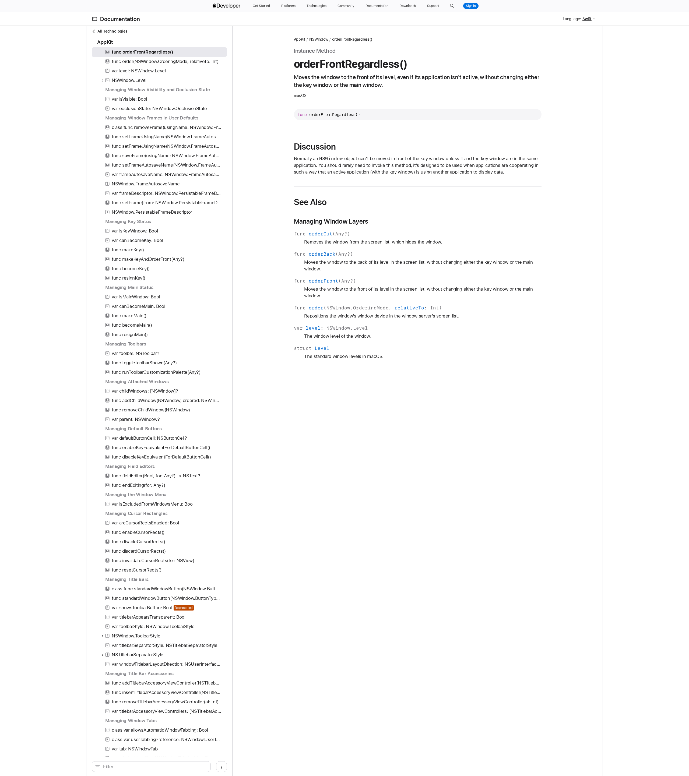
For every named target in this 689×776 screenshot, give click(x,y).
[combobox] (154, 767)
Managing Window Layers (331, 221)
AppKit (299, 39)
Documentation (120, 19)
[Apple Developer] (227, 6)
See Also (310, 202)
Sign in (471, 6)
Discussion (315, 146)
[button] (452, 6)
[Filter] (154, 766)
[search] (151, 766)
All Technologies (112, 31)
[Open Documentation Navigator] (95, 19)
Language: (572, 19)
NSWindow (318, 39)
